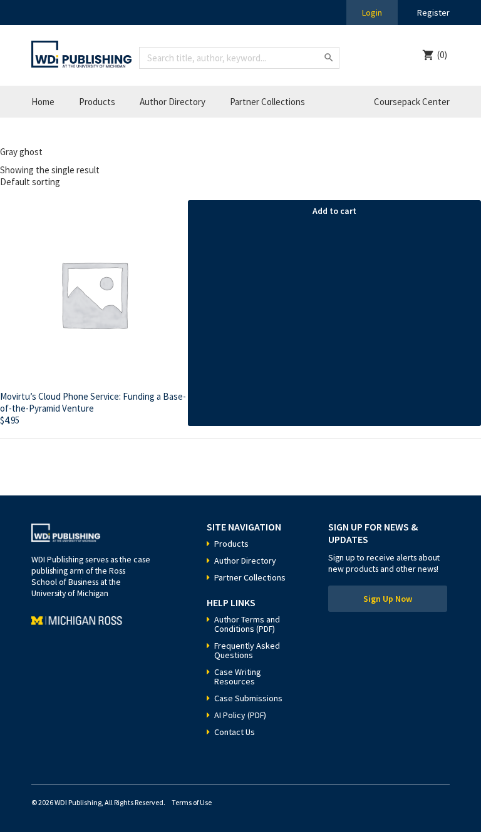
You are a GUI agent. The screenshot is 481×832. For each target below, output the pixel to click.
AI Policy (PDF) (240, 715)
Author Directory (172, 102)
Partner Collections (267, 102)
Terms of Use (192, 802)
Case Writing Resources (237, 676)
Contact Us (234, 732)
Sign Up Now (387, 598)
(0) (442, 55)
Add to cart (334, 210)
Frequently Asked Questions (247, 650)
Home (42, 102)
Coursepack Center (412, 102)
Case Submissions (248, 698)
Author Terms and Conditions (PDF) (247, 624)
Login (372, 12)
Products (97, 102)
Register (433, 12)
